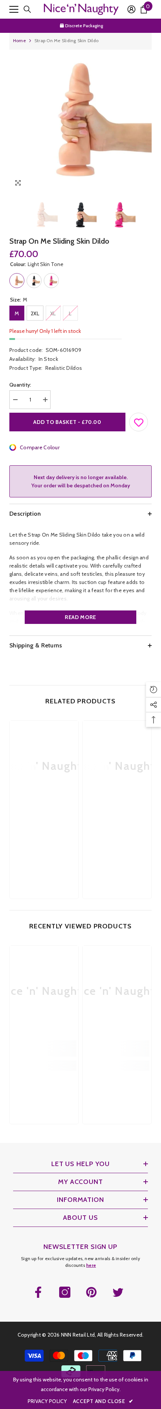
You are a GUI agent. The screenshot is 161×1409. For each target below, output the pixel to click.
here (91, 1265)
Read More (80, 617)
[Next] (144, 184)
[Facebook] (38, 1292)
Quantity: (20, 384)
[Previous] (130, 184)
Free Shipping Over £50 (84, 25)
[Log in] (131, 9)
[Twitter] (117, 1292)
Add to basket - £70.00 (67, 422)
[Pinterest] (91, 1292)
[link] (44, 823)
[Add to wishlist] (139, 420)
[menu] (13, 9)
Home (19, 40)
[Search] (27, 9)
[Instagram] (64, 1292)
